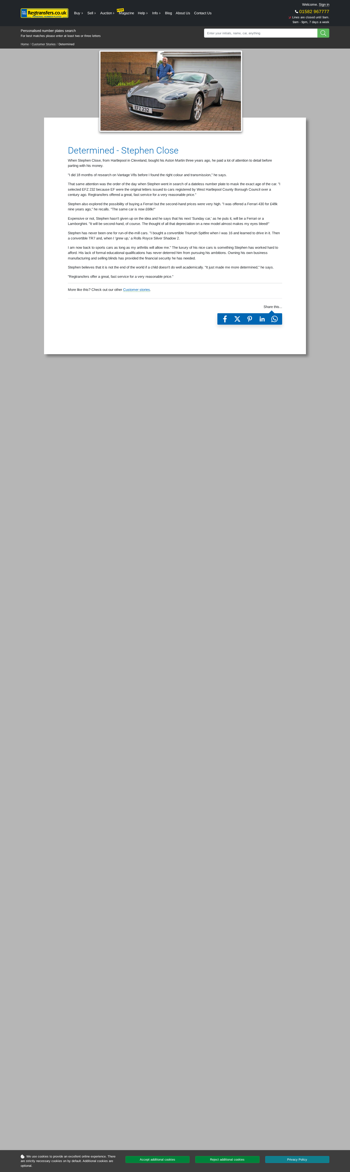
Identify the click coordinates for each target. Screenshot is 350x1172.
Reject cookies (227, 1159)
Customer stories (136, 290)
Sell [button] (90, 13)
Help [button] (141, 13)
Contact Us (203, 13)
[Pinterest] (250, 319)
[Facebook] (225, 319)
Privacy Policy (297, 1159)
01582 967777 (313, 11)
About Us (183, 13)
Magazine (125, 12)
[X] (237, 319)
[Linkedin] (262, 319)
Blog (168, 13)
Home (25, 44)
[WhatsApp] (274, 319)
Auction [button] (106, 13)
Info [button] (155, 13)
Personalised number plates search (48, 31)
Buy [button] (77, 13)
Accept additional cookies (157, 1159)
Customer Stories (44, 44)
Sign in (324, 4)
